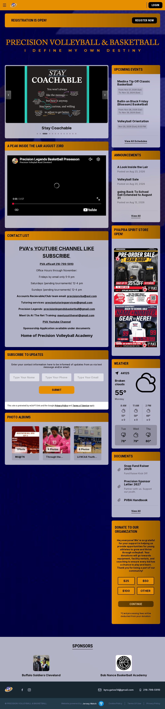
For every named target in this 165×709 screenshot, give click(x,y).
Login (155, 5)
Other (145, 591)
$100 (126, 591)
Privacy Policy (61, 406)
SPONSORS (82, 646)
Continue (136, 604)
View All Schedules (136, 141)
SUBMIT (56, 390)
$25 (126, 581)
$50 (146, 581)
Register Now (144, 20)
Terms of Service (81, 406)
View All (136, 215)
